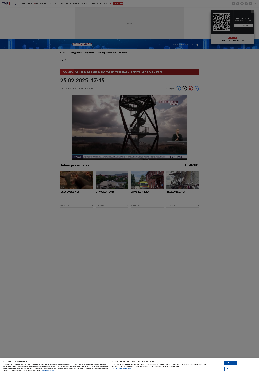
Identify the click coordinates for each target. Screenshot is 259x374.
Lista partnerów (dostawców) (121, 368)
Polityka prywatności (48, 370)
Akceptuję (230, 363)
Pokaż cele (230, 369)
